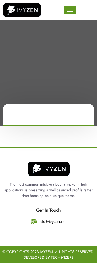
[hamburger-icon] (70, 10)
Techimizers (62, 257)
